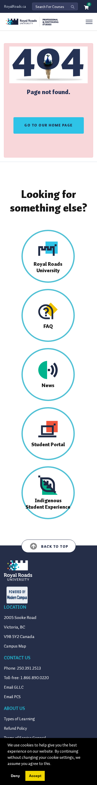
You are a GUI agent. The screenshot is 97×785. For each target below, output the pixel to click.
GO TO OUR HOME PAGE (48, 125)
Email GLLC (14, 687)
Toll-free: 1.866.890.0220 (26, 678)
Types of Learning (19, 719)
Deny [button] (15, 776)
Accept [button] (35, 776)
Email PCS (12, 697)
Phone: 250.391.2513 (22, 668)
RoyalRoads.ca (15, 6)
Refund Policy (15, 728)
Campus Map (15, 646)
